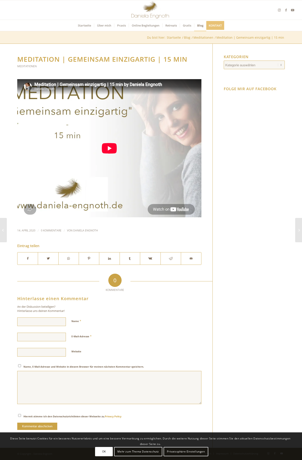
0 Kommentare (51, 230)
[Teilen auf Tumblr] (130, 258)
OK (104, 451)
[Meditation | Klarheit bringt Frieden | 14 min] (298, 230)
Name (76, 321)
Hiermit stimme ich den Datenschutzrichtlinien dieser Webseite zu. (72, 416)
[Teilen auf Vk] (150, 258)
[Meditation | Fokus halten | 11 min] (3, 230)
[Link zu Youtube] (292, 10)
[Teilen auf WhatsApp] (69, 258)
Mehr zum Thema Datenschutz (138, 451)
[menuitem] (84, 25)
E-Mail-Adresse (81, 336)
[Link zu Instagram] (279, 10)
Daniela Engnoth (85, 230)
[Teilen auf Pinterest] (89, 258)
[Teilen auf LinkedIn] (109, 258)
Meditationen (27, 66)
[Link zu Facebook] (286, 10)
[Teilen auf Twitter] (48, 258)
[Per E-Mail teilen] (191, 258)
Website (76, 351)
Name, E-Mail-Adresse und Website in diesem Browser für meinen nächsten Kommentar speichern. (83, 366)
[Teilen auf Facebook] (27, 258)
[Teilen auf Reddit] (171, 258)
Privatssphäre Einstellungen (186, 451)
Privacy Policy (113, 416)
